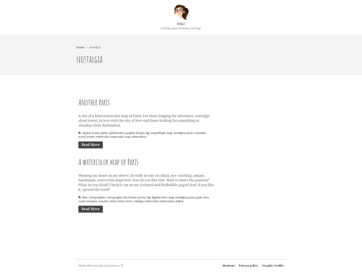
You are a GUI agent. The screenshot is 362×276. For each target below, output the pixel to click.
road (81, 201)
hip (148, 133)
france (96, 133)
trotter (91, 136)
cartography (114, 197)
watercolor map (120, 136)
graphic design (134, 133)
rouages (181, 23)
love (164, 197)
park (199, 197)
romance (91, 201)
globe (104, 133)
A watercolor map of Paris (108, 161)
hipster (156, 197)
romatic (103, 201)
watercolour (139, 136)
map (169, 133)
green (141, 197)
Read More (90, 145)
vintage (139, 201)
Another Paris (94, 102)
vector (129, 201)
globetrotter (116, 133)
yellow (180, 201)
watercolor (102, 136)
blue (84, 197)
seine (112, 201)
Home (80, 47)
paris (189, 133)
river (206, 197)
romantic (200, 133)
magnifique (158, 133)
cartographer (97, 197)
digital (86, 133)
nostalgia (179, 133)
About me (228, 265)
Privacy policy (248, 265)
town (121, 201)
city (125, 197)
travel (81, 136)
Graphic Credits (273, 265)
